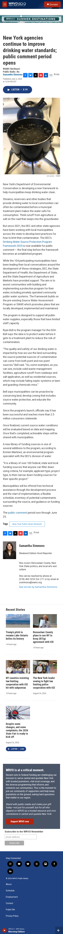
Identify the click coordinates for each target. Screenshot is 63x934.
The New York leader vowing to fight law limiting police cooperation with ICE (44, 682)
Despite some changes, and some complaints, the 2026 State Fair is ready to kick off (17, 730)
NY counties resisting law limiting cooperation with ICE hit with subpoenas (17, 682)
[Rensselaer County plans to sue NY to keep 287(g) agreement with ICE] (45, 621)
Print (56, 74)
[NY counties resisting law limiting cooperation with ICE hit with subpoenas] (18, 667)
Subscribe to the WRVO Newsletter (24, 831)
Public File (10, 910)
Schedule (10, 891)
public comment (17, 512)
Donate (54, 4)
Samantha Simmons (13, 74)
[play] (4, 930)
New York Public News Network (27, 524)
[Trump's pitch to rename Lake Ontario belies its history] (18, 621)
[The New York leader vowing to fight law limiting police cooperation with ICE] (45, 667)
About (9, 884)
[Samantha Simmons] (9, 550)
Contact (9, 903)
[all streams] (59, 930)
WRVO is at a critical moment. (25, 770)
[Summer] (31, 19)
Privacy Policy (12, 916)
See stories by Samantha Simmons (38, 587)
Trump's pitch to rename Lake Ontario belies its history (17, 635)
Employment (12, 897)
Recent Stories (15, 609)
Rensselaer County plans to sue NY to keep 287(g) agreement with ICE (43, 637)
